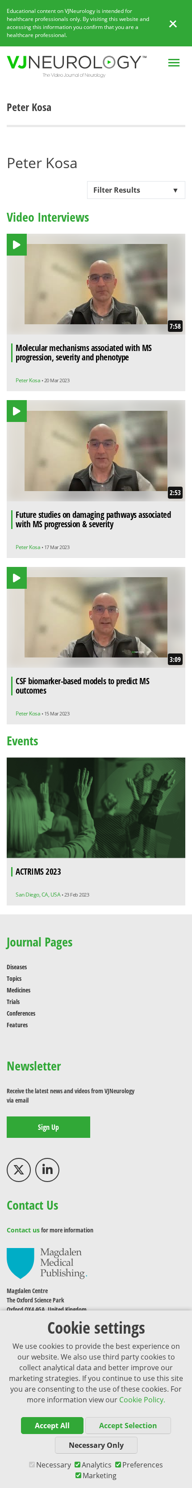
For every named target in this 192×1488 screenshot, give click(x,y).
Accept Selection (128, 1425)
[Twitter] (19, 1170)
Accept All (52, 1425)
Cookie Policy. (142, 1400)
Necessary (53, 1465)
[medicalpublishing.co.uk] (47, 1263)
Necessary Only (96, 1445)
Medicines (18, 990)
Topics (14, 978)
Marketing (100, 1475)
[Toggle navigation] (174, 63)
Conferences (21, 1013)
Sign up (48, 1127)
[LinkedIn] (47, 1170)
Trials (13, 1001)
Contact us (23, 1230)
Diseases (17, 967)
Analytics (97, 1465)
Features (17, 1025)
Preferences (142, 1465)
